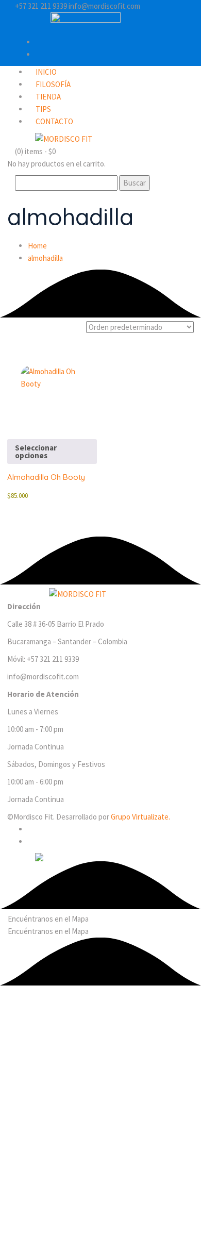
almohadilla (45, 258)
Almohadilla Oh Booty (46, 477)
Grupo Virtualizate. (140, 817)
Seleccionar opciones (36, 451)
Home (37, 245)
